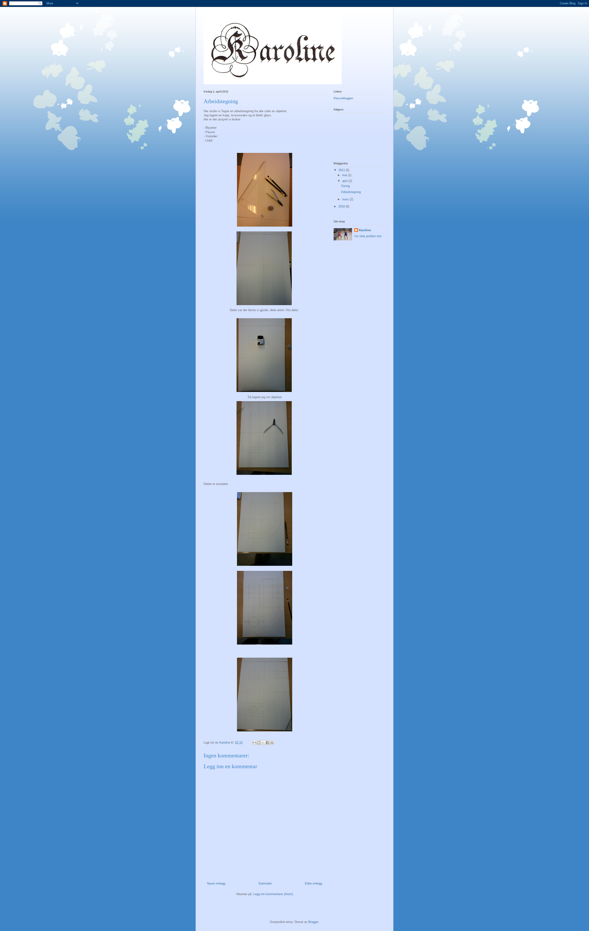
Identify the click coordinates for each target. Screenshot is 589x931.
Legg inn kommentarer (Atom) (273, 894)
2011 (342, 170)
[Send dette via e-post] (254, 742)
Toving (345, 186)
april (345, 181)
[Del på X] (263, 742)
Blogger (313, 922)
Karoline (365, 230)
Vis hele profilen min (367, 236)
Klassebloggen (343, 98)
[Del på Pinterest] (272, 742)
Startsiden (265, 883)
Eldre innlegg (313, 883)
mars (346, 199)
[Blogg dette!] (259, 742)
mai (345, 175)
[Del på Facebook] (267, 742)
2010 (342, 206)
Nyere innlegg (216, 883)
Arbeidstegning (351, 192)
